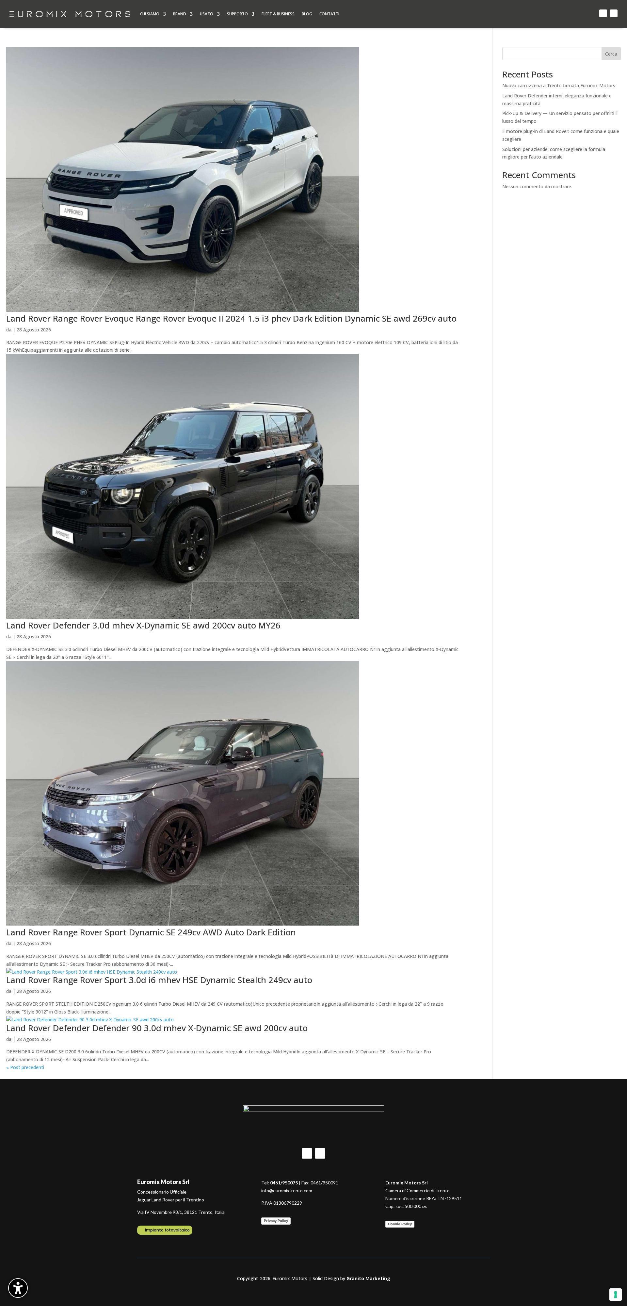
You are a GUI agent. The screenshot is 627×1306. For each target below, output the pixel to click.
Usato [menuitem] (206, 14)
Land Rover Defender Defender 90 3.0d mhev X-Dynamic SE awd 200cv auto (157, 1028)
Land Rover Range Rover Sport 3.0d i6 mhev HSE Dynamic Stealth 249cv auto (159, 980)
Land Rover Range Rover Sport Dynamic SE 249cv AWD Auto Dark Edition (151, 932)
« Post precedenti (25, 1067)
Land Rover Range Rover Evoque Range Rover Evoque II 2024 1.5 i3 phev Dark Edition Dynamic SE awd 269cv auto (231, 318)
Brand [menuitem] (179, 14)
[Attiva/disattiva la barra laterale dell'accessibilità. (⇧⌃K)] (18, 1288)
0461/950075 (284, 1182)
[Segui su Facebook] (603, 13)
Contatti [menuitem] (329, 14)
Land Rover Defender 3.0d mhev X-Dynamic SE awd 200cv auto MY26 (143, 625)
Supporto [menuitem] (237, 14)
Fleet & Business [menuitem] (278, 14)
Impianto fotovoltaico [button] (167, 1230)
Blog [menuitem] (307, 14)
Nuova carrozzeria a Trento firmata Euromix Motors (558, 85)
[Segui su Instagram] (614, 13)
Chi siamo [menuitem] (149, 14)
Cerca (611, 54)
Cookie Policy (400, 1224)
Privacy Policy (276, 1220)
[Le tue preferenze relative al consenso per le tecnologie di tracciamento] (615, 1294)
